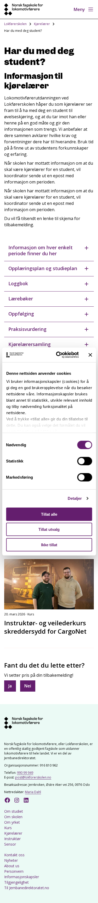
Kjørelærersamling (29, 344)
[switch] (84, 461)
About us (11, 865)
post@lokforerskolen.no (33, 777)
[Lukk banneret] (90, 355)
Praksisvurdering (27, 329)
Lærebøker (20, 298)
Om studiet (13, 811)
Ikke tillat (49, 544)
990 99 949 (25, 772)
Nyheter (11, 860)
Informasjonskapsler (21, 876)
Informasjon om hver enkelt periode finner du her (40, 250)
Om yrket (12, 822)
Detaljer (75, 498)
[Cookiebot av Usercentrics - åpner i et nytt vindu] (58, 355)
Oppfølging (21, 314)
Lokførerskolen (15, 24)
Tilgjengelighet (16, 882)
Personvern (14, 871)
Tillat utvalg (49, 529)
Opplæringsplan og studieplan (42, 268)
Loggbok (18, 283)
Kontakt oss (14, 854)
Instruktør (12, 838)
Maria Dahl (33, 792)
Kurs (8, 827)
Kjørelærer (42, 24)
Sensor (10, 844)
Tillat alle (49, 514)
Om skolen (13, 816)
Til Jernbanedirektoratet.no (26, 887)
